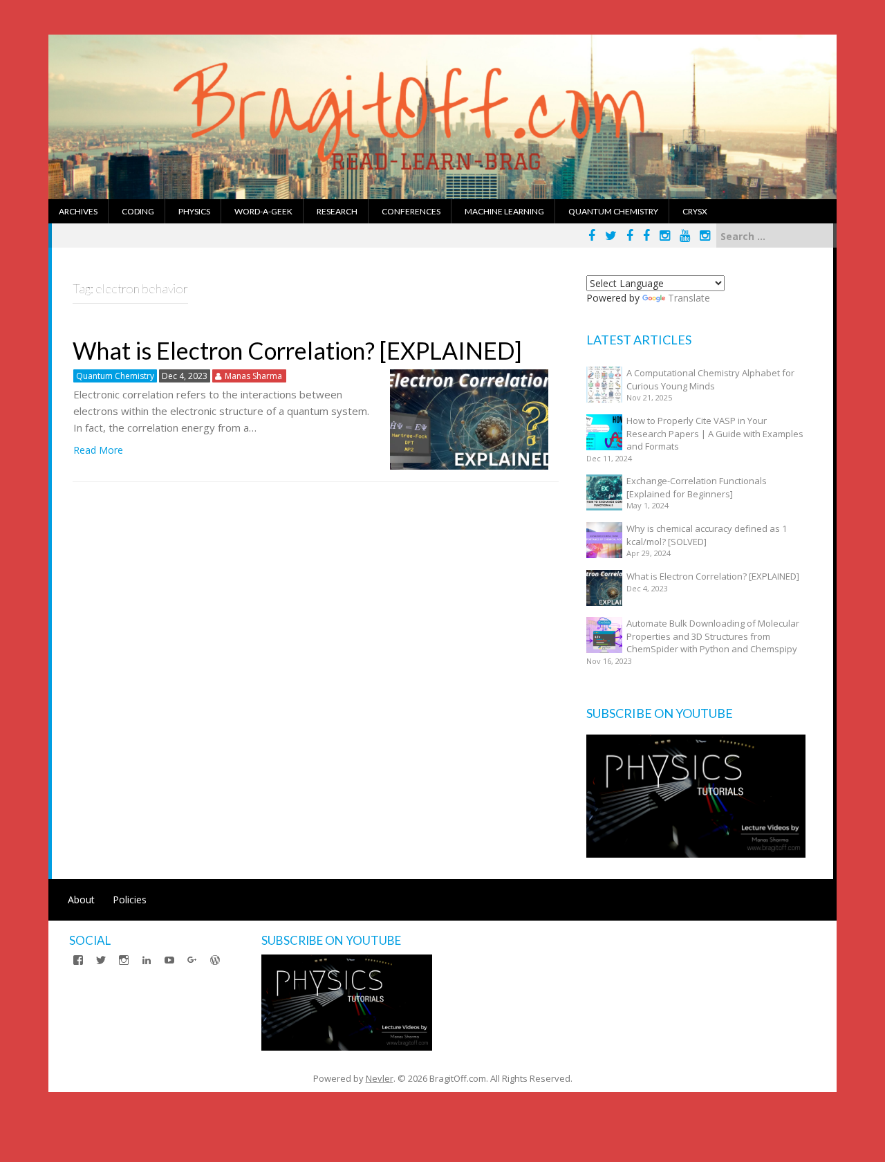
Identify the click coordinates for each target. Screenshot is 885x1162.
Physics (194, 211)
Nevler (379, 1078)
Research (337, 211)
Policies (130, 899)
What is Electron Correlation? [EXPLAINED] (297, 350)
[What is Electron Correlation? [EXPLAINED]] (469, 418)
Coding (138, 211)
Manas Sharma (253, 376)
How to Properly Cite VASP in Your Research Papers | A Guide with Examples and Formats (714, 433)
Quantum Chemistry (613, 211)
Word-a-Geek (263, 211)
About (81, 899)
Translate (689, 297)
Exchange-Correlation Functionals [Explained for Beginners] (696, 487)
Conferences (411, 211)
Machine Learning (504, 211)
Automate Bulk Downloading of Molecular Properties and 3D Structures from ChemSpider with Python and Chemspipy (712, 636)
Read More (98, 449)
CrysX (694, 211)
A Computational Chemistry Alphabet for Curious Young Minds (710, 379)
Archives (78, 211)
